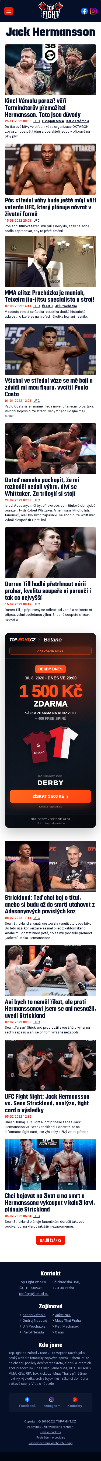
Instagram (52, 1406)
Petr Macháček (67, 1326)
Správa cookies (50, 1432)
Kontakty (74, 1406)
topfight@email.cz (33, 1293)
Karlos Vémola (77, 121)
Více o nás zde (43, 1384)
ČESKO (47, 306)
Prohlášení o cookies (50, 1437)
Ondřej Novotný (35, 1320)
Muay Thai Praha (68, 1320)
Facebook (27, 1406)
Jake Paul (63, 1315)
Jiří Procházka (66, 306)
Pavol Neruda (33, 1332)
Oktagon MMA (53, 121)
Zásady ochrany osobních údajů (50, 1443)
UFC (36, 121)
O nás (59, 1332)
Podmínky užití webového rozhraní (50, 1427)
